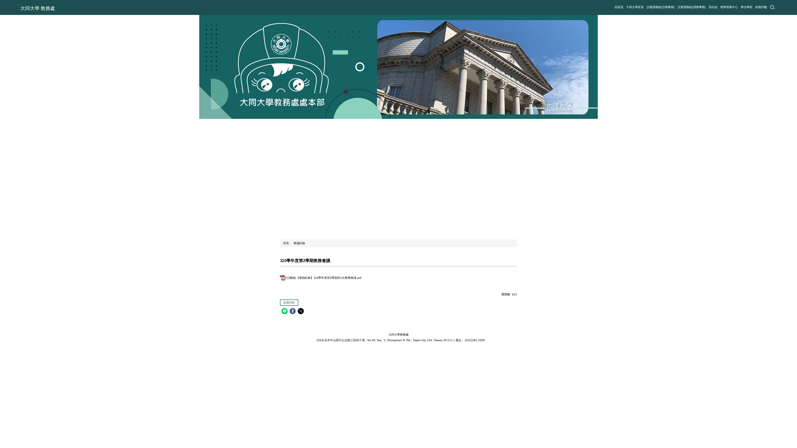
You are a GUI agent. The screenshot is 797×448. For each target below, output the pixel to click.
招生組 (713, 7)
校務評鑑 (761, 7)
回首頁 (619, 7)
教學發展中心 (729, 7)
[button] (5, 123)
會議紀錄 (299, 243)
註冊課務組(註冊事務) (661, 7)
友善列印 (289, 302)
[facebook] (293, 311)
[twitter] (301, 311)
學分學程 (746, 7)
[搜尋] (772, 7)
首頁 (286, 243)
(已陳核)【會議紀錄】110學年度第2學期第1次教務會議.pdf (323, 277)
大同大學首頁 (635, 7)
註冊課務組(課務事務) (692, 7)
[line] (285, 311)
